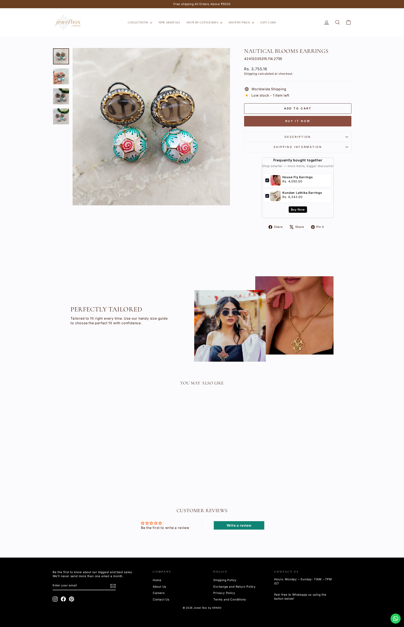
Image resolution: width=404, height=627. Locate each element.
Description (297, 136)
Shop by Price (240, 22)
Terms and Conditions (229, 599)
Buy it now (297, 121)
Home (157, 580)
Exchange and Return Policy (234, 586)
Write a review (239, 525)
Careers (159, 593)
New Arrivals (169, 22)
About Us (159, 586)
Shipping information (298, 147)
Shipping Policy (225, 580)
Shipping (250, 73)
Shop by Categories (202, 22)
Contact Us (161, 599)
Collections (138, 22)
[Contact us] (396, 619)
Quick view (88, 462)
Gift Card (268, 22)
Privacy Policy (224, 593)
